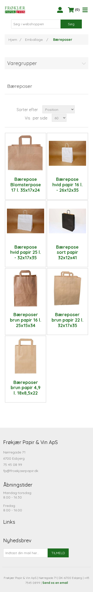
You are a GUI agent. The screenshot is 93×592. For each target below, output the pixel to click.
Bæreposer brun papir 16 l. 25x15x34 (25, 320)
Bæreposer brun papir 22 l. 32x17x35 (67, 320)
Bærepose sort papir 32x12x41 (67, 252)
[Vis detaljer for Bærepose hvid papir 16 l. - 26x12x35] (67, 153)
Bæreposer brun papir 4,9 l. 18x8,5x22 (25, 388)
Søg (71, 24)
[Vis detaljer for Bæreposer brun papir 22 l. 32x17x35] (67, 288)
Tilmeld (58, 553)
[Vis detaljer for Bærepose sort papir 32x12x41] (67, 220)
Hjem (12, 39)
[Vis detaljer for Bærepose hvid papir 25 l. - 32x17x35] (25, 220)
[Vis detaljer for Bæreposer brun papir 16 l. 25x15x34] (25, 288)
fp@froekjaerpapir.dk (20, 471)
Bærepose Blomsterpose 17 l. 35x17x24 (25, 185)
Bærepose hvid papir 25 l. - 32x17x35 (25, 252)
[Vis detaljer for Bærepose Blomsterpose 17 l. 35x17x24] (25, 153)
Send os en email (55, 583)
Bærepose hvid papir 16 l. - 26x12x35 (67, 185)
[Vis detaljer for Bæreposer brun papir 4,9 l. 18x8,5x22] (25, 356)
